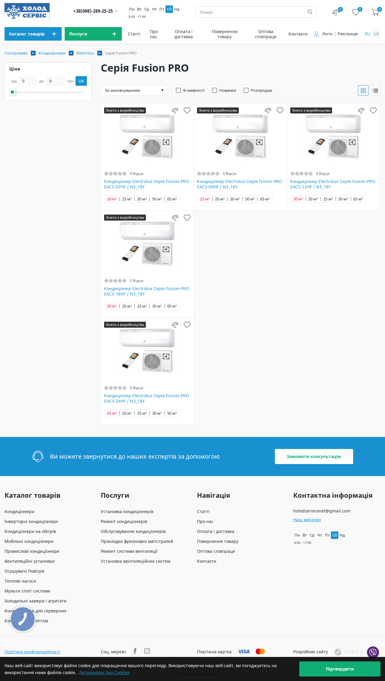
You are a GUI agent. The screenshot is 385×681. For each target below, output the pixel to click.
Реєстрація (348, 34)
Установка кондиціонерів (127, 511)
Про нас (154, 34)
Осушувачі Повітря (24, 571)
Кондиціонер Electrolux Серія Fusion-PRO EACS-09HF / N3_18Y (239, 184)
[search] (310, 12)
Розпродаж (261, 90)
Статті (134, 33)
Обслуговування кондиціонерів (133, 531)
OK (81, 81)
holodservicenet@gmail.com (321, 511)
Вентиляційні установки (30, 561)
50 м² (157, 199)
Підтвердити (340, 669)
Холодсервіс (16, 53)
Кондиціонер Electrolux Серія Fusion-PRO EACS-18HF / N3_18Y (146, 291)
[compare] (175, 110)
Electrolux (85, 53)
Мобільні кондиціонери (29, 541)
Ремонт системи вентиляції (129, 551)
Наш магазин (307, 519)
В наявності (194, 90)
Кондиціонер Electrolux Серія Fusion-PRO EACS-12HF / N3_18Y (332, 184)
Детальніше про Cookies (104, 672)
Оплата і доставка (183, 34)
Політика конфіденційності (32, 652)
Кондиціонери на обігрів (30, 531)
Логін (327, 34)
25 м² (127, 199)
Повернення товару (225, 34)
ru (368, 33)
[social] (136, 651)
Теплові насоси (20, 581)
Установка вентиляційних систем (135, 561)
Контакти (298, 33)
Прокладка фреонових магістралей (137, 541)
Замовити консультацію (314, 456)
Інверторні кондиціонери (31, 521)
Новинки (227, 90)
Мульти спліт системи (27, 591)
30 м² (142, 199)
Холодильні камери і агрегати (35, 601)
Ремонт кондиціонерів (124, 521)
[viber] (373, 652)
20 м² (112, 199)
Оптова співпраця (265, 34)
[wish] (187, 110)
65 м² (172, 199)
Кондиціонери (52, 53)
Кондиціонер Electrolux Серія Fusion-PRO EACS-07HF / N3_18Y (146, 184)
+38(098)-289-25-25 (93, 11)
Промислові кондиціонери (32, 551)
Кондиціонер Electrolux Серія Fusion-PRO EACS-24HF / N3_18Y (146, 398)
